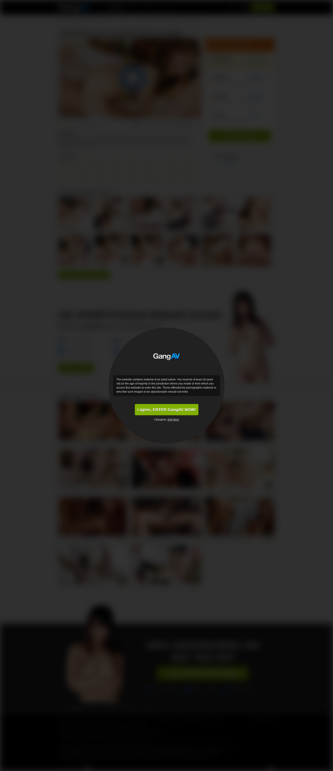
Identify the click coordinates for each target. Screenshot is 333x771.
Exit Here (173, 419)
